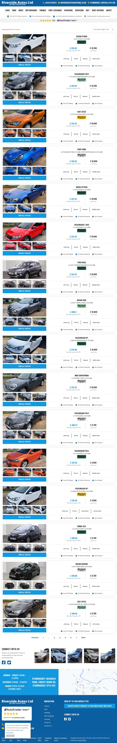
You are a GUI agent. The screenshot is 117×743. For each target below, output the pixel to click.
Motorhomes (31, 10)
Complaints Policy (48, 739)
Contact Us (48, 726)
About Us (47, 722)
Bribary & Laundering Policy (60, 739)
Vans (14, 10)
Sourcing (68, 10)
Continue (10, 736)
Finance (42, 10)
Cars (7, 10)
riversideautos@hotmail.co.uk (73, 2)
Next (83, 637)
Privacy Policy (4, 739)
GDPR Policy (39, 739)
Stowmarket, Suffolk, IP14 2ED (102, 2)
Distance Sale (12, 739)
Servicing (79, 10)
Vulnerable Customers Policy (29, 739)
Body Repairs (98, 10)
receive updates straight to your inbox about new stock (90, 706)
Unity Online (82, 740)
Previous (35, 637)
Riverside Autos (17, 3)
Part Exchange (55, 10)
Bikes (21, 10)
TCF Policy (19, 739)
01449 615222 (51, 2)
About (109, 10)
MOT (88, 10)
